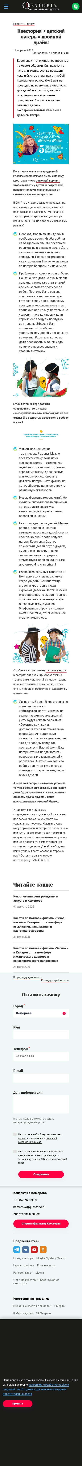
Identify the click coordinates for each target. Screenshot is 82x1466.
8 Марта (59, 1306)
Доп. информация (28, 1092)
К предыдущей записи (28, 977)
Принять (17, 1403)
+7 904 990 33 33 (25, 1200)
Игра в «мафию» (23, 1265)
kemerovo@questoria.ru (29, 1207)
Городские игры (23, 1258)
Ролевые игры (46, 1265)
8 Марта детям (23, 1313)
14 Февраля (43, 1313)
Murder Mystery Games (51, 1258)
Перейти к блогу (24, 24)
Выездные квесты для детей (32, 1306)
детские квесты (56, 670)
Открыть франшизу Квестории (41, 1223)
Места (39, 1273)
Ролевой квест (23, 1273)
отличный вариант (48, 180)
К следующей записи (55, 980)
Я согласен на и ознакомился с (40, 1138)
